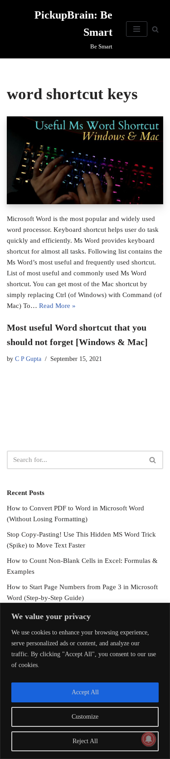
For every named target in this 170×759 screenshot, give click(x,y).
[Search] (155, 29)
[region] (85, 681)
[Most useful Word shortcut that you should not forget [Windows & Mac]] (85, 160)
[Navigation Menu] (136, 29)
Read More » (57, 305)
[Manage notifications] (148, 739)
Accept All (85, 692)
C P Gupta (28, 358)
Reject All (85, 741)
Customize (85, 716)
